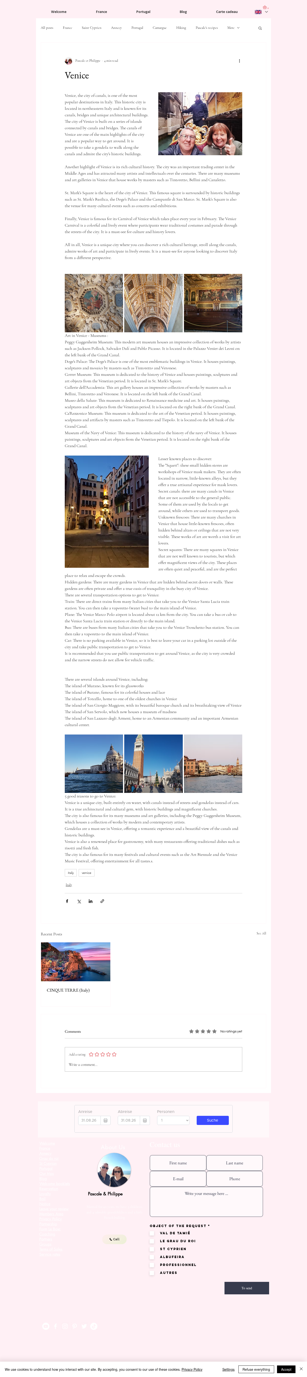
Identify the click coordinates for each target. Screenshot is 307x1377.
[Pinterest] (74, 1326)
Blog (43, 1178)
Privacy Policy (192, 1369)
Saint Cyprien (91, 27)
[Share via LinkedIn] (90, 901)
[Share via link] (102, 901)
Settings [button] (228, 1369)
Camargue (160, 27)
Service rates (49, 1254)
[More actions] (239, 61)
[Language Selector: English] (261, 12)
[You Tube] (45, 1326)
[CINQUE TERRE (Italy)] (75, 961)
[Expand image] (94, 303)
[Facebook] (55, 1326)
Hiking (181, 27)
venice (86, 873)
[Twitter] (84, 1326)
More (231, 27)
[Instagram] (65, 1326)
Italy (69, 885)
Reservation (48, 1188)
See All (261, 933)
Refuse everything (256, 1369)
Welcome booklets (54, 1183)
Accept (286, 1369)
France (67, 27)
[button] (260, 28)
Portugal (137, 27)
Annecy (116, 27)
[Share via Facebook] (67, 901)
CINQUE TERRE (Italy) (68, 990)
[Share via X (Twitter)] (79, 901)
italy (71, 873)
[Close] (301, 1369)
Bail (42, 1198)
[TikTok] (93, 1326)
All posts (47, 27)
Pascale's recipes (207, 27)
